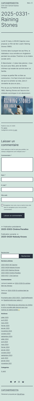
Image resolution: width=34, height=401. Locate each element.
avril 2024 (4, 342)
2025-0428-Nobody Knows (10, 267)
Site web (4, 195)
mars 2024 (4, 344)
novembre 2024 (6, 331)
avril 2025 (4, 320)
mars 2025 (4, 323)
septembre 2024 (6, 336)
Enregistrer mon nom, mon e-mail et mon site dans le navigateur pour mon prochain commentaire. (17, 207)
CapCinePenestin (9, 3)
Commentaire (6, 155)
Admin (3, 305)
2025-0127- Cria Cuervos (9, 275)
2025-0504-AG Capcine (9, 265)
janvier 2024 (5, 350)
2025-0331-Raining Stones (10, 270)
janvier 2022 (5, 361)
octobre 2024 (5, 333)
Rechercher (5, 252)
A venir (15, 130)
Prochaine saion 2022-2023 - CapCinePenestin (17, 298)
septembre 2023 (6, 355)
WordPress (20, 394)
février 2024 (5, 347)
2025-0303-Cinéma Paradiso (11, 273)
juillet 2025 (4, 317)
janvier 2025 (5, 328)
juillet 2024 (5, 339)
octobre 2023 (5, 352)
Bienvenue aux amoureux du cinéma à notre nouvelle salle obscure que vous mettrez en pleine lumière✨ (16, 307)
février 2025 (5, 325)
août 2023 (4, 358)
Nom (3, 175)
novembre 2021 (6, 363)
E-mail (3, 185)
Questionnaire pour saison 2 (13, 300)
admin (5, 128)
